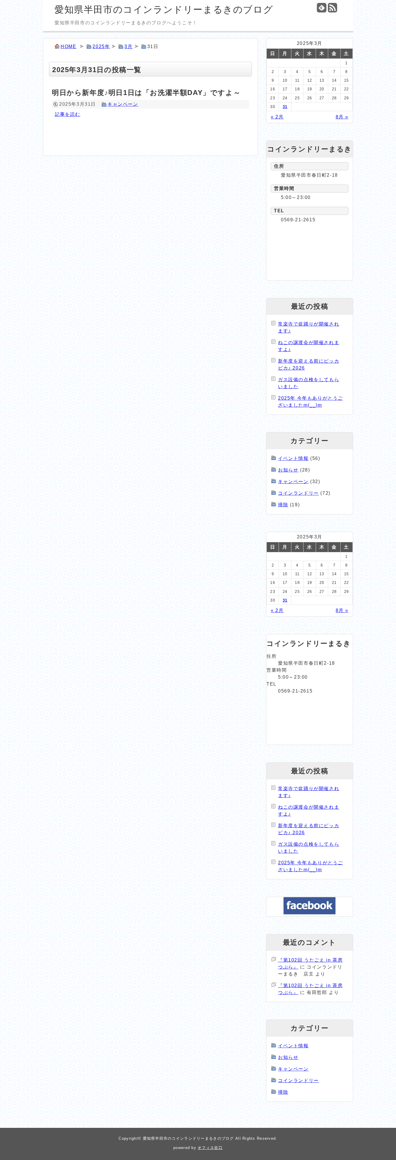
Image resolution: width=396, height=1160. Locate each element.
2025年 (101, 46)
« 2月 (277, 116)
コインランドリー (298, 493)
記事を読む (67, 114)
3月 (128, 46)
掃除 (283, 504)
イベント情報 (293, 458)
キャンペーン (123, 104)
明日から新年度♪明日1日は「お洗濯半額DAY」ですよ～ (146, 92)
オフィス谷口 (210, 1148)
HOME (68, 46)
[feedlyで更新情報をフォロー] (321, 7)
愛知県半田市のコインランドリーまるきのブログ (164, 9)
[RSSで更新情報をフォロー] (332, 7)
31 (285, 107)
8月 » (342, 116)
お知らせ (288, 469)
